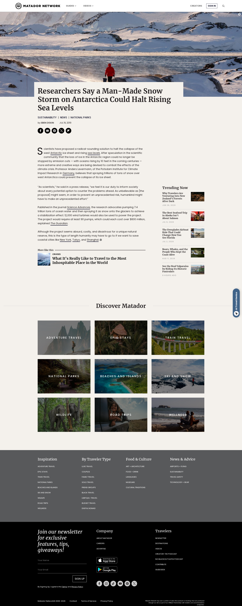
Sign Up (149, 314)
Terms (125, 322)
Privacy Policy (138, 322)
